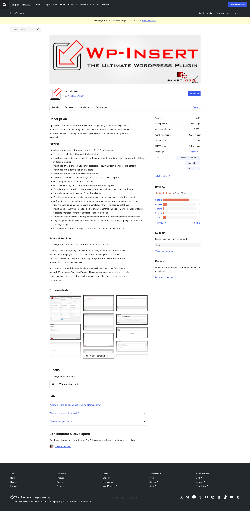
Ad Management (182, 158)
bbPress (200, 482)
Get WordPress (238, 4)
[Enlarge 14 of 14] (144, 357)
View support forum (164, 251)
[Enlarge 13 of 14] (144, 344)
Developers (108, 482)
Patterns (60, 486)
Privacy (13, 486)
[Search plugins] (38, 29)
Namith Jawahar (75, 96)
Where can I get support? (61, 421)
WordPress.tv (110, 486)
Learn (105, 474)
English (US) (195, 152)
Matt (199, 478)
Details (55, 107)
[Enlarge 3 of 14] (77, 345)
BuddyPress (202, 486)
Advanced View (162, 176)
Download (194, 94)
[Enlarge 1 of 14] (77, 298)
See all (197, 222)
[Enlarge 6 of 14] (110, 317)
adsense (196, 163)
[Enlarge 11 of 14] (144, 317)
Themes (60, 478)
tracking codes (193, 168)
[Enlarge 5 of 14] (110, 298)
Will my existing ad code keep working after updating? (75, 405)
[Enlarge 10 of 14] (144, 298)
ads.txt (188, 163)
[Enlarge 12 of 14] (144, 330)
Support (197, 107)
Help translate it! (149, 20)
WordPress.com (204, 474)
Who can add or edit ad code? (64, 413)
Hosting (13, 482)
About (13, 474)
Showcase (61, 474)
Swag (153, 486)
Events (152, 478)
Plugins (60, 482)
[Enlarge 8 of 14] (110, 352)
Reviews (69, 107)
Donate (153, 482)
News (12, 478)
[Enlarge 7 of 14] (110, 336)
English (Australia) (42, 498)
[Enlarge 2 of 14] (77, 327)
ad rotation (195, 158)
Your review (160, 222)
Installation (84, 107)
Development (102, 107)
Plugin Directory (17, 13)
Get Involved (155, 474)
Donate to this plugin (165, 277)
